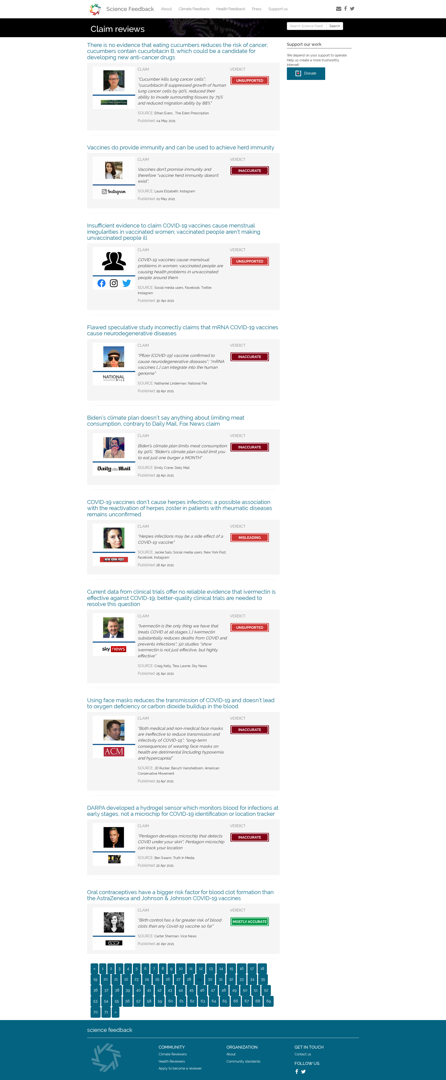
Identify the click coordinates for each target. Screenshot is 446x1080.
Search (334, 26)
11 (191, 968)
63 (203, 1001)
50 (245, 990)
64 (214, 1001)
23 (136, 979)
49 (234, 990)
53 (95, 1001)
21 (116, 979)
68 (258, 1001)
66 (235, 1001)
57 (138, 1001)
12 (201, 968)
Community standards (243, 1061)
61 (182, 1001)
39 (128, 990)
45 (191, 990)
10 (181, 968)
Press (257, 9)
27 (178, 979)
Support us (278, 9)
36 (95, 990)
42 (159, 990)
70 (95, 1012)
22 (126, 979)
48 (224, 990)
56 (127, 1001)
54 (106, 1001)
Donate (310, 73)
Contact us (303, 1054)
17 (252, 968)
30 (210, 979)
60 (170, 1001)
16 (242, 968)
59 (160, 1001)
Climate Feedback (194, 9)
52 (266, 990)
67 (247, 1001)
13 (211, 968)
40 (138, 990)
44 (181, 990)
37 (106, 990)
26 (168, 979)
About (166, 9)
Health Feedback (230, 9)
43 (170, 990)
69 (268, 1001)
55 (117, 1001)
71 (106, 1012)
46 (202, 990)
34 (252, 979)
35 (263, 979)
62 (192, 1001)
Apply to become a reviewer (180, 1068)
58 (149, 1001)
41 (149, 990)
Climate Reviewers (173, 1054)
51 (256, 990)
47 (213, 990)
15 (231, 968)
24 (147, 979)
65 (225, 1001)
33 (241, 979)
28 (189, 979)
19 (95, 979)
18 (262, 968)
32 (231, 979)
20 (106, 979)
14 (221, 968)
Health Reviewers (172, 1061)
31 (221, 979)
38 (117, 990)
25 (157, 979)
